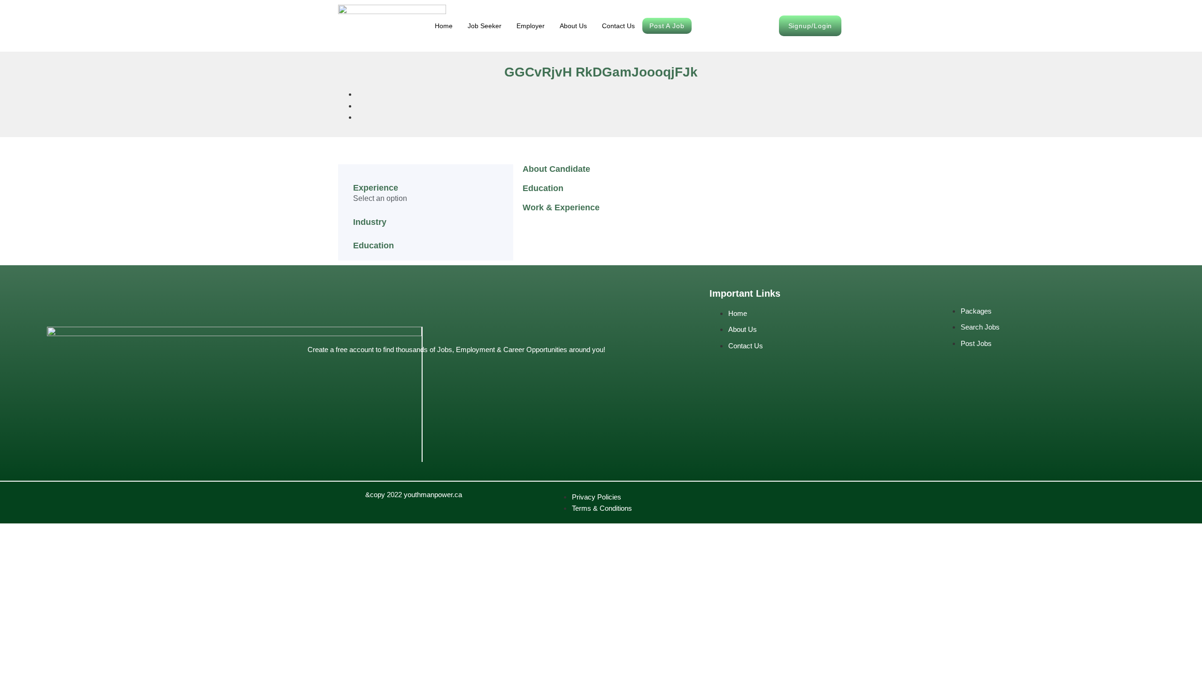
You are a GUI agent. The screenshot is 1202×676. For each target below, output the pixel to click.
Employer (530, 26)
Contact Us (618, 26)
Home (444, 26)
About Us (573, 26)
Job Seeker (484, 26)
